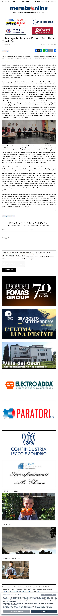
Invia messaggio (9, 270)
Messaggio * (5, 238)
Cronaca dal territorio (8, 44)
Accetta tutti (44, 611)
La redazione (5, 591)
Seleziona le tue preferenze (16, 611)
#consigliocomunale (8, 216)
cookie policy (12, 601)
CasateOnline (14, 591)
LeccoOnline (22, 591)
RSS (29, 591)
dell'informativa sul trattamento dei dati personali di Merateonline (17, 254)
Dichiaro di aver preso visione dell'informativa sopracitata (20, 259)
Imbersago (6, 51)
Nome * (4, 229)
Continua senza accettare (48, 594)
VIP (38, 591)
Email (31, 229)
